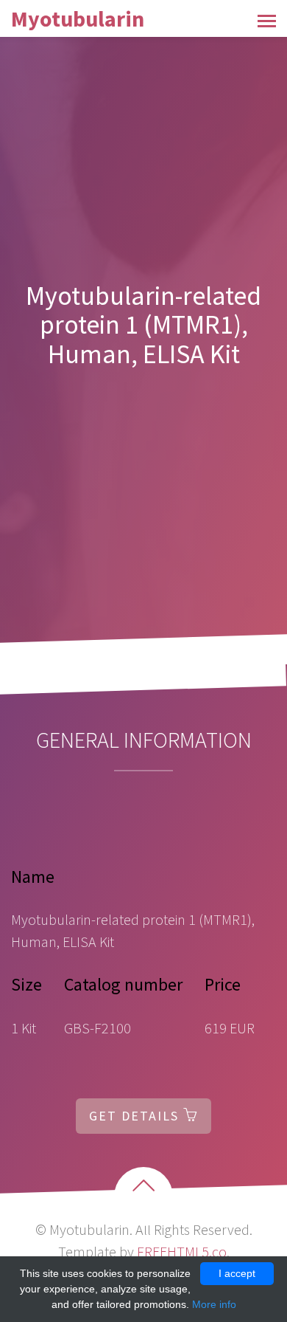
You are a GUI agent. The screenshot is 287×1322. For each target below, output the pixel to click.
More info (214, 1304)
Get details (136, 1115)
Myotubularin (77, 18)
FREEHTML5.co (182, 1251)
